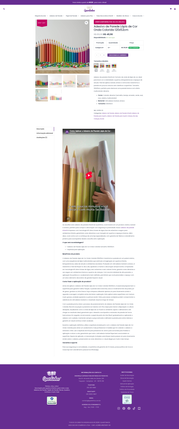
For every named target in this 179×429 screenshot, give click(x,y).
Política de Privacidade (127, 389)
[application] (47, 15)
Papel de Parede (71, 16)
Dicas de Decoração (127, 378)
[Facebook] (129, 408)
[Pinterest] (123, 408)
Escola (102, 119)
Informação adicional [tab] (45, 133)
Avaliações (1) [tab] (42, 137)
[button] (4, 9)
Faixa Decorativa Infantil (104, 16)
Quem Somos (127, 381)
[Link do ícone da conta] (175, 9)
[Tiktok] (134, 408)
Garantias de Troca (127, 392)
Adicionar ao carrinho (117, 55)
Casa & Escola (137, 16)
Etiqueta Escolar (40, 16)
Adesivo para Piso (87, 16)
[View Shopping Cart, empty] (170, 8)
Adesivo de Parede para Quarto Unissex (119, 116)
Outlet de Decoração (127, 375)
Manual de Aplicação (127, 384)
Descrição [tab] (40, 129)
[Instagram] (118, 408)
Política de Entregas (127, 387)
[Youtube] (139, 408)
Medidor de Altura (123, 16)
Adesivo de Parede (56, 16)
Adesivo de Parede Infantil (123, 113)
